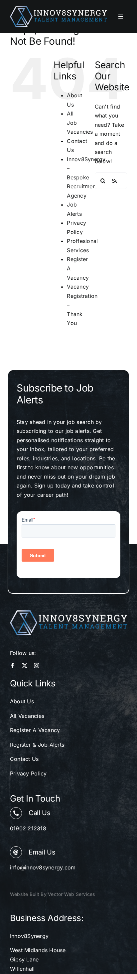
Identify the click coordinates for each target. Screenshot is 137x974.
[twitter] (24, 665)
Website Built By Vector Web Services (52, 894)
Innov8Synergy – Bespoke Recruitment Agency (86, 177)
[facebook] (12, 665)
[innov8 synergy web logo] (58, 9)
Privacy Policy (28, 773)
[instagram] (36, 665)
